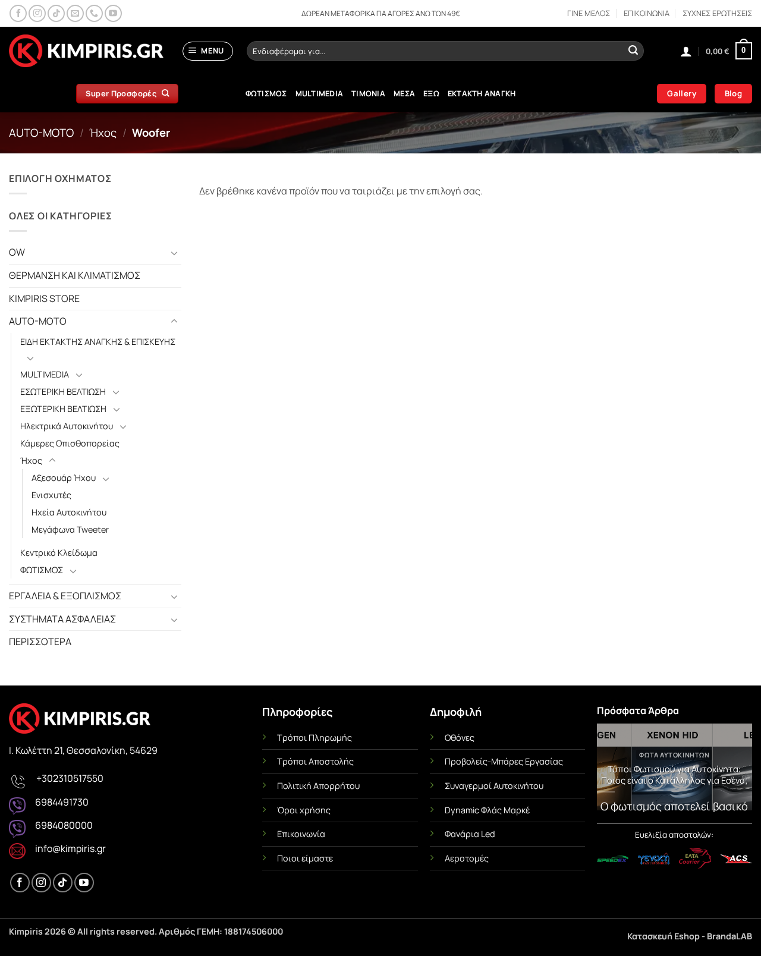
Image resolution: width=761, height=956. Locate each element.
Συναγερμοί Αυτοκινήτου (494, 785)
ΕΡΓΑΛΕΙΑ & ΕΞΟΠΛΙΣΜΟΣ (65, 595)
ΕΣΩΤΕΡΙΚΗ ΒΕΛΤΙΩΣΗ (63, 391)
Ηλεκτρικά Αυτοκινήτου (66, 426)
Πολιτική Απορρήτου (318, 785)
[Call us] (94, 13)
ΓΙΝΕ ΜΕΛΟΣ (588, 13)
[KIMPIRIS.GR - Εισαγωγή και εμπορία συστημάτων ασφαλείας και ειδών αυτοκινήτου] (86, 51)
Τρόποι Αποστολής (315, 761)
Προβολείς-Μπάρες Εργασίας (504, 761)
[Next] (735, 770)
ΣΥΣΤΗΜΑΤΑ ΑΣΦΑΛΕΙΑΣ (62, 618)
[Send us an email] (75, 13)
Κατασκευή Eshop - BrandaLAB (689, 936)
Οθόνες (459, 737)
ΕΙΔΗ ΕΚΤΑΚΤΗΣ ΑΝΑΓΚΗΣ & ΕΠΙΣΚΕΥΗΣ (97, 341)
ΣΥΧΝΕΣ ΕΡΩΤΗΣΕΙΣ (717, 13)
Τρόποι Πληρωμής (314, 737)
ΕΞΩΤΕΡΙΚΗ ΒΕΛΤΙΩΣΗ (63, 408)
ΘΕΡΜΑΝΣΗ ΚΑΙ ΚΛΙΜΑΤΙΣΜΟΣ (74, 275)
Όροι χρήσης (304, 810)
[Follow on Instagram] (37, 13)
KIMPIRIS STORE (44, 298)
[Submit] (633, 51)
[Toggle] (174, 253)
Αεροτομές (467, 858)
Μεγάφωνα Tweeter (70, 529)
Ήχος (103, 132)
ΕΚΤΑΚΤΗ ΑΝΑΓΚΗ (482, 93)
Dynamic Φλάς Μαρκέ (487, 810)
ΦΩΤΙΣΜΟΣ (266, 93)
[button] (208, 51)
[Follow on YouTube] (113, 13)
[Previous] (613, 770)
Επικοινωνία (301, 833)
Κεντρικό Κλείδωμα (59, 552)
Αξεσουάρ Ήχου (64, 477)
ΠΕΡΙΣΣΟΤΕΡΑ (40, 641)
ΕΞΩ (431, 93)
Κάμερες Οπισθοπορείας (70, 443)
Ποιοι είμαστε (305, 858)
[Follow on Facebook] (18, 13)
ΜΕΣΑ (404, 93)
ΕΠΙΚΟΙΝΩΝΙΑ (646, 13)
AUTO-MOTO (41, 132)
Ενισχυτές (51, 495)
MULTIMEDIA (319, 93)
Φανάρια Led (470, 833)
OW (17, 252)
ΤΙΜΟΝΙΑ (368, 93)
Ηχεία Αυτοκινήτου (69, 512)
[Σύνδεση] (686, 51)
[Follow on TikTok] (56, 13)
